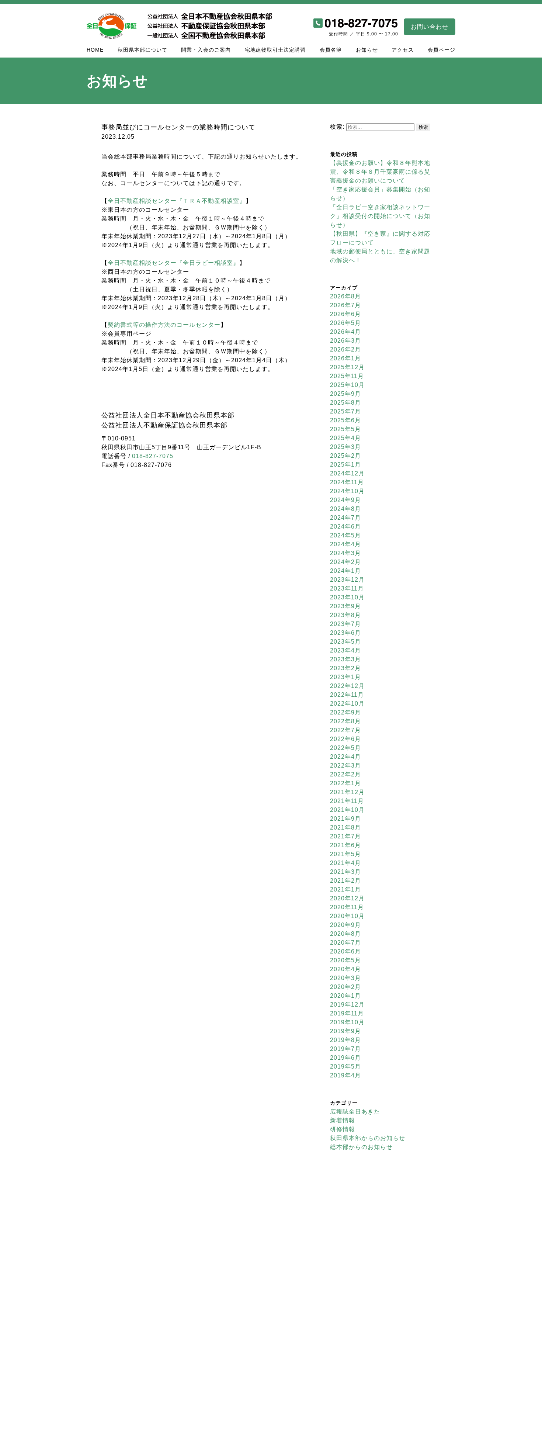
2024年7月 (345, 518)
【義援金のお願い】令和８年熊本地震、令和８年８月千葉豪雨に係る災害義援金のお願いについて (380, 172)
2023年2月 (345, 668)
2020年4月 (345, 969)
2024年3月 (345, 553)
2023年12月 (347, 580)
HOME (95, 50)
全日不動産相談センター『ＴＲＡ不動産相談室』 (177, 201)
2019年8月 (345, 1040)
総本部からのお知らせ (361, 1147)
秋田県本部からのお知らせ (367, 1138)
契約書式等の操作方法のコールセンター (164, 325)
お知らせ (367, 50)
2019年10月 (347, 1022)
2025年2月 (345, 456)
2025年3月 (345, 447)
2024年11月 (347, 482)
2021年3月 (345, 872)
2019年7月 (345, 1049)
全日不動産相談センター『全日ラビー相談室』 (173, 263)
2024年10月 (347, 491)
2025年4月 (345, 438)
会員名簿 (331, 50)
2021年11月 (347, 801)
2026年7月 (345, 305)
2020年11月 (347, 907)
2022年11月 (347, 695)
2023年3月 (345, 659)
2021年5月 (345, 854)
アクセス (403, 50)
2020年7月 (345, 942)
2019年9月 (345, 1031)
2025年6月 (345, 420)
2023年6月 (345, 633)
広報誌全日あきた (355, 1111)
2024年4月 (345, 544)
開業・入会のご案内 (206, 50)
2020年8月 (345, 934)
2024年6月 (345, 526)
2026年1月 (345, 358)
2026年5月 (345, 323)
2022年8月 (345, 721)
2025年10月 (347, 385)
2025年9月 (345, 394)
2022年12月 (347, 686)
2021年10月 (347, 810)
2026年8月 (345, 296)
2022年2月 (345, 774)
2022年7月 (345, 730)
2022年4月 (345, 757)
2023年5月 (345, 641)
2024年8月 (345, 509)
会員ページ (441, 50)
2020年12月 (347, 898)
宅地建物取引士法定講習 (275, 50)
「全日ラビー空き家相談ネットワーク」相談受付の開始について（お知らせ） (380, 216)
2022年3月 (345, 765)
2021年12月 (347, 792)
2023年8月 (345, 615)
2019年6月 (345, 1058)
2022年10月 (347, 703)
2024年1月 (345, 571)
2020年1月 (345, 996)
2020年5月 (345, 960)
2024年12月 (347, 473)
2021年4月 (345, 863)
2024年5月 (345, 535)
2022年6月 (345, 739)
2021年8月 (345, 827)
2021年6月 (345, 845)
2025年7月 (345, 411)
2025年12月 (347, 367)
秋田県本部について (142, 50)
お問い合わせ (429, 27)
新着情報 (342, 1120)
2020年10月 (347, 916)
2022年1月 (345, 783)
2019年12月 (347, 1004)
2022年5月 (345, 748)
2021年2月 (345, 881)
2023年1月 (345, 677)
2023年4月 (345, 650)
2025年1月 (345, 464)
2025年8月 (345, 402)
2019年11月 (347, 1013)
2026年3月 (345, 341)
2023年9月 (345, 606)
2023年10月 (347, 597)
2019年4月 (345, 1075)
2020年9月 (345, 925)
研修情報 (342, 1129)
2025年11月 (347, 376)
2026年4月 (345, 332)
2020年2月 (345, 987)
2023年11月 (347, 588)
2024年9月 (345, 500)
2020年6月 (345, 951)
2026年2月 (345, 349)
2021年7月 (345, 836)
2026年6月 (345, 314)
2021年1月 (345, 889)
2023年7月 (345, 624)
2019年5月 (345, 1066)
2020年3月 (345, 978)
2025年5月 (345, 429)
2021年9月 (345, 819)
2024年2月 (345, 562)
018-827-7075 (152, 456)
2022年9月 (345, 712)
